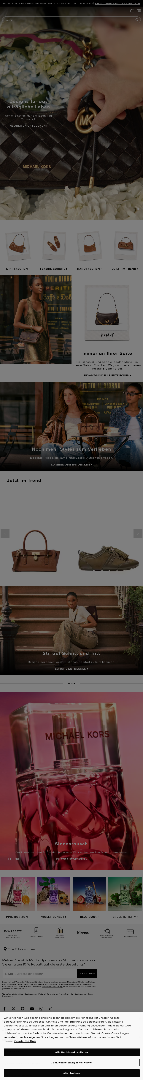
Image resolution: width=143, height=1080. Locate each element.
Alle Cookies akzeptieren (71, 1052)
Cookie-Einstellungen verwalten (71, 1062)
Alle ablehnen (71, 1073)
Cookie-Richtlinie (25, 1041)
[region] (71, 1046)
